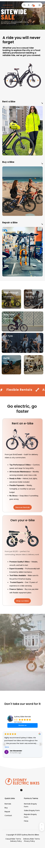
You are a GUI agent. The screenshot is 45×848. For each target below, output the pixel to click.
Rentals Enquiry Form (30, 805)
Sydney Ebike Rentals (22, 716)
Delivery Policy (16, 841)
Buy (6, 807)
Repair (7, 811)
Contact (8, 815)
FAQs (26, 821)
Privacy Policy (29, 841)
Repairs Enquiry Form (30, 815)
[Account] (29, 5)
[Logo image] (8, 5)
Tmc (12, 752)
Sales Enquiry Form (32, 810)
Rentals (8, 804)
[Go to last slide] (4, 744)
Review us (22, 725)
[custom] (21, 790)
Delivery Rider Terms (31, 839)
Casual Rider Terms (13, 839)
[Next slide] (40, 744)
